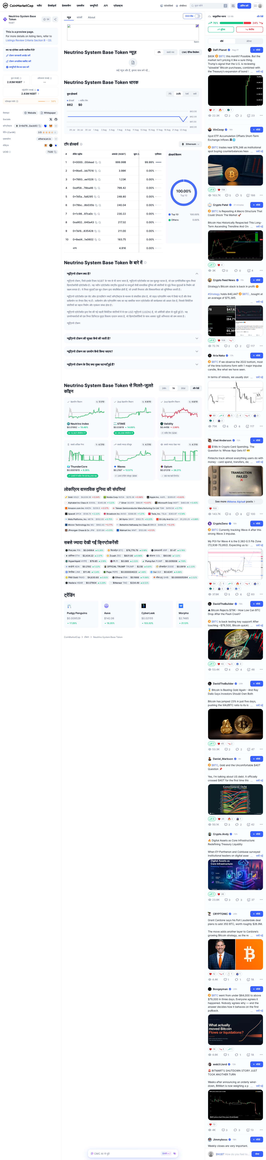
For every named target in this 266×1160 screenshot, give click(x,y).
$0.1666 (132, 577)
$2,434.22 (85, 555)
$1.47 (169, 550)
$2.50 (129, 566)
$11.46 (83, 572)
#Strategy (214, 294)
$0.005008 (165, 561)
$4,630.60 (88, 577)
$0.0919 (177, 566)
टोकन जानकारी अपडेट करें (19, 55)
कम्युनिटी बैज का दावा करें (19, 67)
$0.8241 (167, 572)
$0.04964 (85, 550)
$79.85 (87, 561)
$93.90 (164, 555)
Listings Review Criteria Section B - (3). (29, 40)
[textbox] (233, 1154)
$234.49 (131, 582)
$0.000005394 (176, 577)
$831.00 (126, 555)
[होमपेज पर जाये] (18, 5)
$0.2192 (84, 566)
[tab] (159, 52)
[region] (97, 6)
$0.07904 (87, 582)
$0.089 (125, 561)
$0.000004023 (126, 572)
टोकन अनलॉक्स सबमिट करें (20, 61)
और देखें (260, 16)
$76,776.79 (129, 550)
